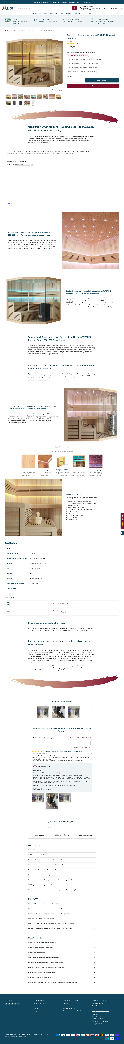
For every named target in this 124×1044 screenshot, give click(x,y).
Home (7, 30)
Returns (65, 1006)
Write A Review (74, 737)
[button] (106, 8)
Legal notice (44, 1034)
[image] (43, 712)
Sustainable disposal (69, 1008)
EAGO (70, 41)
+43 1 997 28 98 (96, 1005)
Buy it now (92, 86)
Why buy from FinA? (40, 1003)
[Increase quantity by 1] (81, 80)
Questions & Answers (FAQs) (72, 1011)
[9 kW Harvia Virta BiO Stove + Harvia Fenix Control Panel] (84, 69)
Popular (81, 747)
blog (35, 1011)
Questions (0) (48, 738)
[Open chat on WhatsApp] (122, 533)
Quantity (69, 76)
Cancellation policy (10, 1034)
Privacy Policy (21, 1034)
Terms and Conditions (33, 1034)
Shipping (65, 1003)
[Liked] (91, 754)
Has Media (88, 747)
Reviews (36, 1006)
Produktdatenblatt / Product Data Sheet (63, 603)
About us (37, 1008)
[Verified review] (46, 753)
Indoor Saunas (15, 30)
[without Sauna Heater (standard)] (78, 57)
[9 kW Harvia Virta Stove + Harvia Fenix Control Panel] (83, 65)
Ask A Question (87, 737)
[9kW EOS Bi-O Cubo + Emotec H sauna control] (82, 73)
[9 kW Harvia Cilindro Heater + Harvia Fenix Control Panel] (84, 61)
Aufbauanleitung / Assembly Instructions (64, 611)
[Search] (74, 8)
